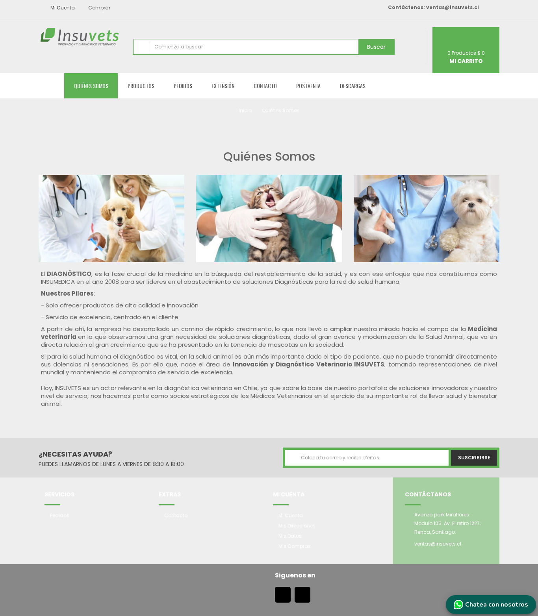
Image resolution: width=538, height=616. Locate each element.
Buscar (376, 47)
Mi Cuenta (290, 515)
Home (51, 85)
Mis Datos (290, 536)
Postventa (308, 85)
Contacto (265, 85)
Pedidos (183, 85)
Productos (141, 85)
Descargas (352, 85)
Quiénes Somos (91, 85)
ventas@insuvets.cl (452, 7)
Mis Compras (294, 546)
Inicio (245, 110)
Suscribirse (474, 457)
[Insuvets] (80, 36)
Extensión (222, 85)
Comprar (98, 7)
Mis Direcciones (296, 525)
